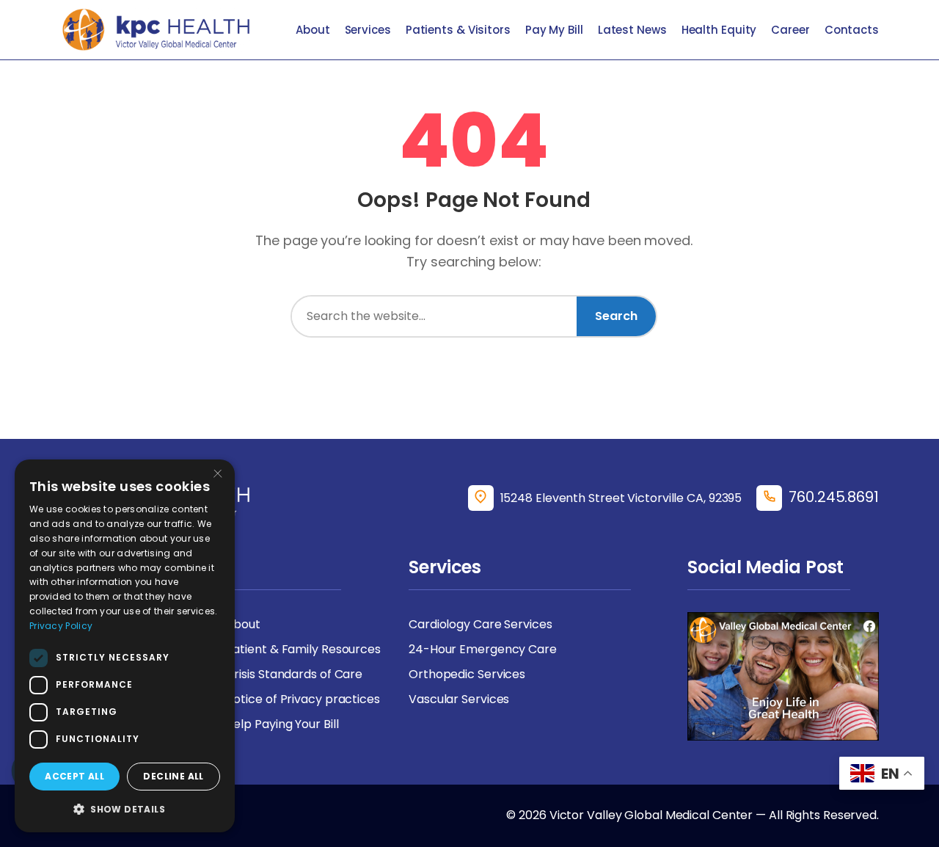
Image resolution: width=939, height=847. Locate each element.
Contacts (852, 29)
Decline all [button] (173, 776)
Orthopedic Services (467, 674)
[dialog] (125, 645)
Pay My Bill (554, 29)
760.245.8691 (834, 497)
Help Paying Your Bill (282, 724)
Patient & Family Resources (303, 649)
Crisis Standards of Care (294, 674)
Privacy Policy (60, 625)
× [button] (218, 475)
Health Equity (719, 29)
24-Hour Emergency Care (483, 649)
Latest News (632, 29)
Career (790, 29)
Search (616, 316)
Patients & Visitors (458, 29)
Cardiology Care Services (480, 624)
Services (368, 29)
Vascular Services (459, 699)
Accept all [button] (74, 776)
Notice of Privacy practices (303, 699)
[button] (124, 809)
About (313, 29)
